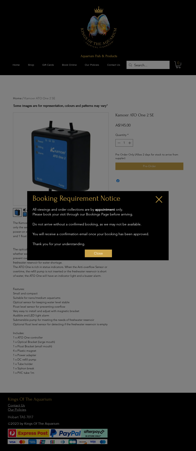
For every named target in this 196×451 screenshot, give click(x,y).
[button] (159, 199)
